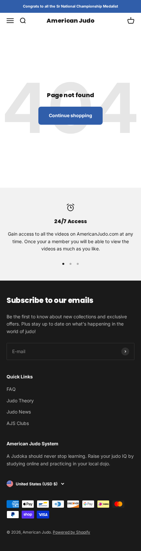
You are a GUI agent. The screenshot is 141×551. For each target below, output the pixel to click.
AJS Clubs (18, 423)
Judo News (19, 411)
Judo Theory (20, 400)
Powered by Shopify (71, 532)
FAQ (11, 389)
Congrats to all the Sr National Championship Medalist (70, 6)
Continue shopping (70, 115)
